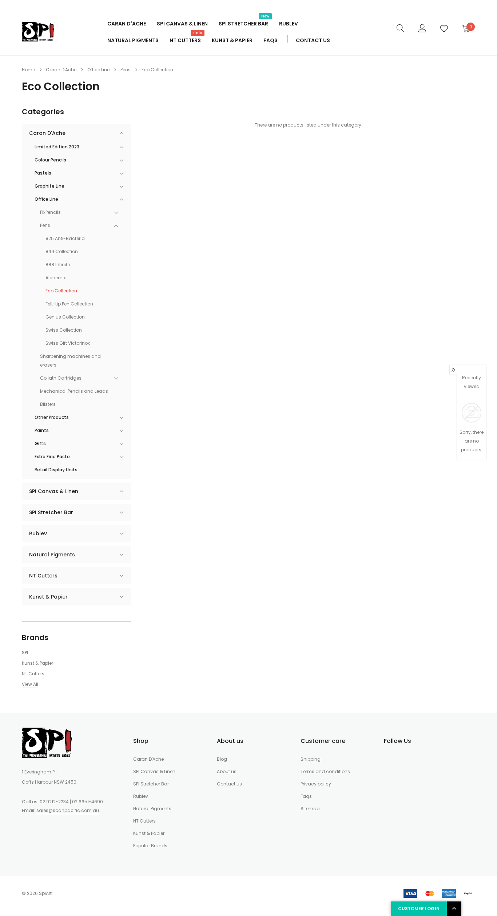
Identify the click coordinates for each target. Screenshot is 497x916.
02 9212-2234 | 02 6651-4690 (71, 802)
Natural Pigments (133, 40)
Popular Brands (150, 846)
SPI (25, 652)
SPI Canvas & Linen (182, 23)
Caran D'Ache (126, 23)
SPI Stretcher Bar (243, 23)
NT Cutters (185, 39)
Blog (222, 759)
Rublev (288, 23)
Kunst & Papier (232, 40)
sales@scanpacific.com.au (67, 810)
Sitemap (310, 808)
